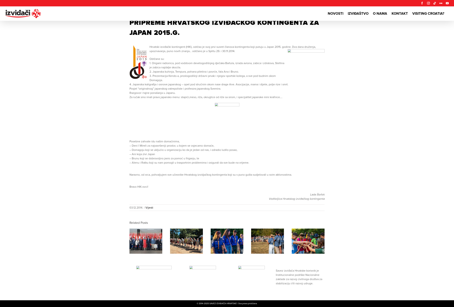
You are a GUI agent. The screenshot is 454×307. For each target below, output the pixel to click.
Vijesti (149, 207)
